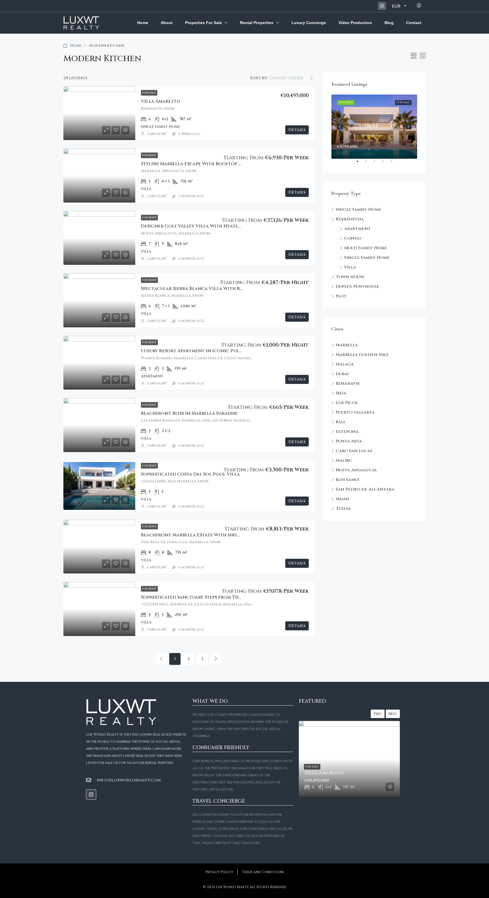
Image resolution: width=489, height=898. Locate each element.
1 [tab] (360, 163)
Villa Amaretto (160, 101)
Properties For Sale (203, 22)
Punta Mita (349, 441)
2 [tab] (369, 163)
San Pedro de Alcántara (365, 489)
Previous (340, 126)
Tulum (343, 509)
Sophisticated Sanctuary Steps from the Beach (199, 597)
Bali (340, 422)
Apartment (357, 229)
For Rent (149, 155)
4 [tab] (386, 163)
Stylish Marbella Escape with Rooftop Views (196, 164)
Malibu (343, 460)
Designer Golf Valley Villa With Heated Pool (198, 226)
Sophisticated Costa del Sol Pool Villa (190, 474)
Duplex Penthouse (357, 286)
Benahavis (348, 383)
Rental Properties (256, 22)
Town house (350, 277)
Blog (389, 22)
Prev (378, 714)
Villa (350, 267)
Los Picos (347, 403)
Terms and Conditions (263, 872)
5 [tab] (394, 163)
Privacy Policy (219, 872)
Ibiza (341, 393)
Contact (413, 22)
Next (408, 126)
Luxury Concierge (308, 22)
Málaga (345, 364)
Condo (352, 238)
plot (341, 296)
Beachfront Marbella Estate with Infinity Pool (201, 535)
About (167, 22)
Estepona (347, 432)
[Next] (215, 658)
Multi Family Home (365, 248)
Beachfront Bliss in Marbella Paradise (189, 413)
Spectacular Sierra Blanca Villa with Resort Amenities (210, 288)
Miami (342, 499)
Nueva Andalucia (356, 470)
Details (297, 130)
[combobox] (291, 78)
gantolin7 (157, 134)
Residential (350, 219)
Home (142, 22)
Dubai (342, 374)
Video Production (355, 22)
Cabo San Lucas (354, 451)
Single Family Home (358, 209)
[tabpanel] (374, 126)
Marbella (347, 345)
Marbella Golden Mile (362, 355)
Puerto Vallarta (355, 412)
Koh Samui (347, 480)
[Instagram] (382, 6)
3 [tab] (377, 163)
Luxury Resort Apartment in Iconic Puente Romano (205, 351)
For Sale (149, 93)
